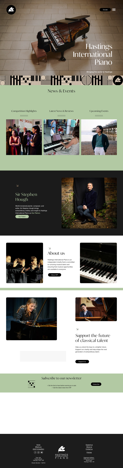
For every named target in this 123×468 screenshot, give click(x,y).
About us (89, 447)
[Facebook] (35, 452)
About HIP (54, 275)
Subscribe (96, 384)
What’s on (38, 447)
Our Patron (22, 217)
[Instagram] (38, 452)
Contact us (89, 449)
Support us (89, 445)
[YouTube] (41, 452)
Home (38, 445)
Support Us (82, 362)
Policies (89, 452)
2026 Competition (38, 449)
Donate (105, 10)
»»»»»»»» (24, 115)
